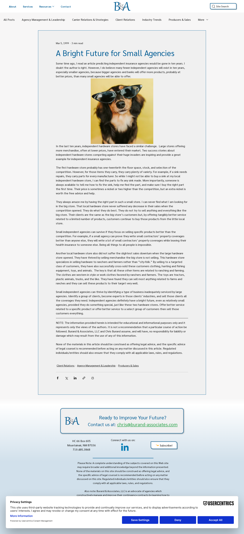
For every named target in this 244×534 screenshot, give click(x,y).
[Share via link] (84, 378)
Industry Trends (151, 19)
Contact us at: (133, 424)
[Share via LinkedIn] (75, 378)
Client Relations (125, 19)
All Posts (9, 19)
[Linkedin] (125, 448)
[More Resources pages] (53, 6)
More (201, 19)
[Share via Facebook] (57, 378)
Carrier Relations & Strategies (90, 19)
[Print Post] (92, 378)
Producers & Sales (180, 19)
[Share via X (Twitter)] (66, 378)
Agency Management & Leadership (43, 19)
